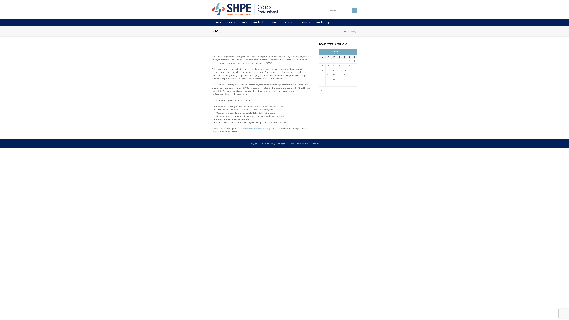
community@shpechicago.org (256, 128)
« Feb (321, 91)
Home (346, 31)
